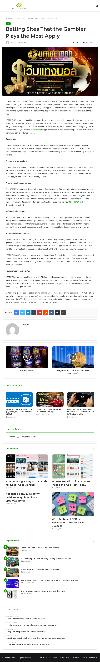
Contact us (93, 658)
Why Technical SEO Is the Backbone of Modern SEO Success (68, 522)
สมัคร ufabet (36, 130)
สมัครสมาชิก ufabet (77, 202)
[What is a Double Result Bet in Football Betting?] (50, 399)
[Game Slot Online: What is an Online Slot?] (12, 551)
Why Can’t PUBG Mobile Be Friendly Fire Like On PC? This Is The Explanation (80, 411)
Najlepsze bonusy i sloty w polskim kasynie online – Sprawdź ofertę (23, 497)
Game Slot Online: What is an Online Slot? (40, 548)
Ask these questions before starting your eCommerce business (49, 580)
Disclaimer (75, 658)
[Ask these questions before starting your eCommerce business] (12, 583)
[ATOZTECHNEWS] (19, 6)
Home (9, 18)
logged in (19, 437)
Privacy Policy (64, 658)
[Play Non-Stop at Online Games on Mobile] (12, 572)
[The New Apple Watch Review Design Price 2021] (12, 594)
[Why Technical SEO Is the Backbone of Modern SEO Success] (73, 504)
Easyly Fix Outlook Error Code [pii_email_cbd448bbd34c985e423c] (19, 411)
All (14, 18)
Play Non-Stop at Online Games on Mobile (40, 569)
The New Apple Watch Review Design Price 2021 (43, 591)
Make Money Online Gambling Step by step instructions (46, 558)
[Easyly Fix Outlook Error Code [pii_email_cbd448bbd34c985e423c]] (19, 399)
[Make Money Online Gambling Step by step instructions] (12, 562)
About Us (84, 658)
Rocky (25, 324)
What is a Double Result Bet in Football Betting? (49, 410)
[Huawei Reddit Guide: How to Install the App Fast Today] (73, 466)
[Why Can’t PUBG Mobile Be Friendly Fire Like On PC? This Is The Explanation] (80, 399)
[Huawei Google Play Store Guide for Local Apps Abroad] (27, 466)
